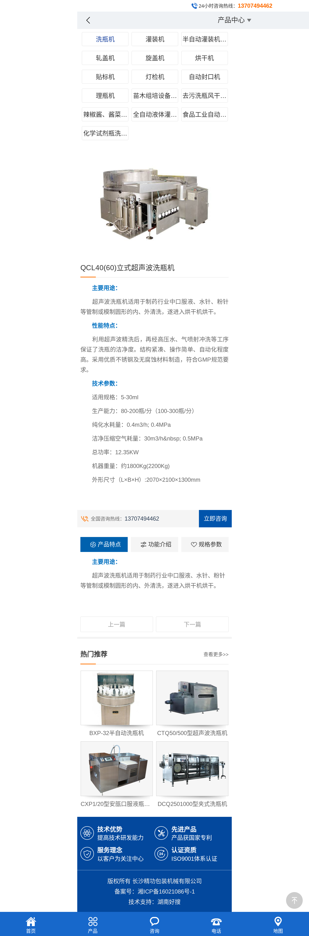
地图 (278, 931)
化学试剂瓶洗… (105, 133)
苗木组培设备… (155, 95)
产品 (93, 931)
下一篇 (192, 624)
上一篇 (116, 624)
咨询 (154, 931)
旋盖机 (155, 58)
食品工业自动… (204, 114)
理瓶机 (105, 95)
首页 (31, 931)
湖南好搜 (169, 902)
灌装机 (155, 39)
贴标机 (105, 77)
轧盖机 (105, 58)
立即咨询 (215, 518)
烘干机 (204, 58)
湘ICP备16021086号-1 (166, 891)
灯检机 (155, 77)
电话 (216, 931)
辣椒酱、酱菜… (105, 114)
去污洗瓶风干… (204, 95)
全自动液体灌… (155, 114)
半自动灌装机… (204, 39)
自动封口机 (204, 77)
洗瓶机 (105, 39)
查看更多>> (216, 654)
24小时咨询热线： (235, 5)
